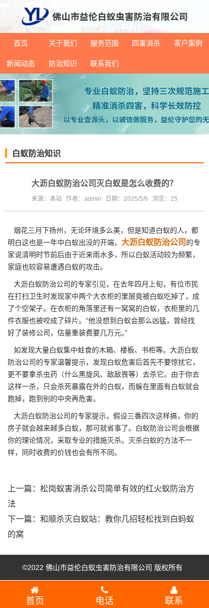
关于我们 (63, 43)
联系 (174, 601)
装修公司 (36, 333)
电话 (104, 601)
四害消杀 (146, 43)
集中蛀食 (77, 350)
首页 (21, 43)
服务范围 (104, 43)
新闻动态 (21, 63)
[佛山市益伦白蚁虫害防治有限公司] (104, 29)
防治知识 (63, 63)
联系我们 (104, 63)
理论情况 (36, 440)
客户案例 (188, 43)
